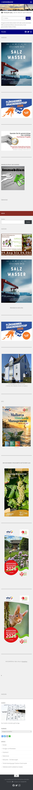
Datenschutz (6, 756)
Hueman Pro (23, 781)
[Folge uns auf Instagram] (31, 32)
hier (18, 723)
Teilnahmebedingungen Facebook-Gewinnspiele (15, 763)
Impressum (5, 752)
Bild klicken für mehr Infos (16, 307)
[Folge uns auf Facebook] (26, 32)
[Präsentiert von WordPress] (12, 781)
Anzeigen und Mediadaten (9, 748)
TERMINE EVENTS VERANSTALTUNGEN (13, 767)
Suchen (3, 219)
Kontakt (4, 745)
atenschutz (5, 199)
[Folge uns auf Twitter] (28, 32)
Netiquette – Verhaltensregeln (10, 759)
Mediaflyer (24, 661)
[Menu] (31, 2)
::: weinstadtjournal (7, 2)
